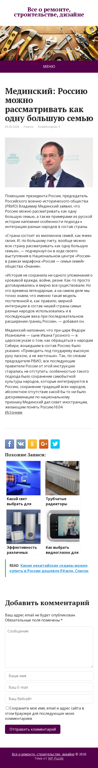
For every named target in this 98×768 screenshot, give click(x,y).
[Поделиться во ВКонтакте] (21, 444)
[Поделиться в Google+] (43, 444)
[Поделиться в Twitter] (55, 444)
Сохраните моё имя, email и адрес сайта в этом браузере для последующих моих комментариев (44, 713)
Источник (14, 412)
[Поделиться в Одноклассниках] (32, 444)
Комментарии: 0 (49, 127)
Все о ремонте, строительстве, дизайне (49, 12)
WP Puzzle (56, 758)
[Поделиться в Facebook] (9, 444)
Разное (29, 127)
